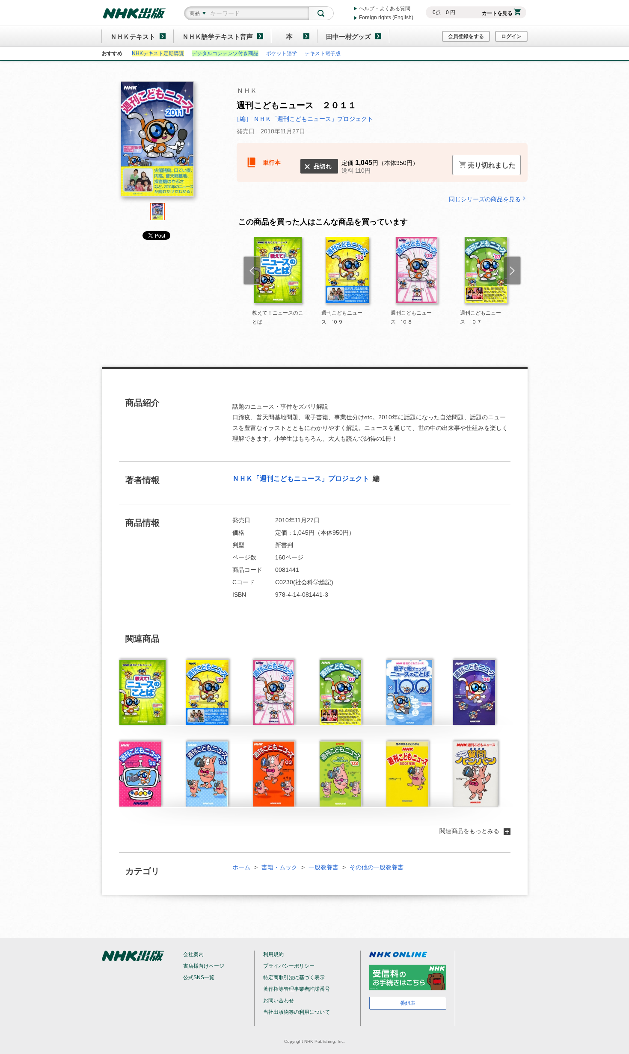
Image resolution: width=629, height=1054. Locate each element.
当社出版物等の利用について (296, 1012)
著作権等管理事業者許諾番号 (296, 989)
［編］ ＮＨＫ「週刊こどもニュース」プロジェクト (303, 118)
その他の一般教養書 (377, 867)
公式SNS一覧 (198, 977)
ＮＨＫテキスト (132, 36)
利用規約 (273, 954)
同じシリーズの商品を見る (485, 199)
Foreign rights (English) (386, 18)
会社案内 (193, 954)
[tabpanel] (157, 142)
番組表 (407, 1003)
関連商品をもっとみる (469, 830)
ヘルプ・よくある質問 (384, 9)
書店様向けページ (203, 966)
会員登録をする (466, 36)
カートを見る (497, 13)
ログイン (511, 36)
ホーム (241, 867)
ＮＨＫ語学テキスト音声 (217, 36)
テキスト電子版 (323, 53)
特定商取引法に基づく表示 (294, 977)
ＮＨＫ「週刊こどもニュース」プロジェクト (301, 478)
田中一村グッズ (348, 36)
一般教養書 (323, 867)
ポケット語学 (281, 53)
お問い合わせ (278, 1001)
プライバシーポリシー (288, 966)
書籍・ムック (279, 867)
